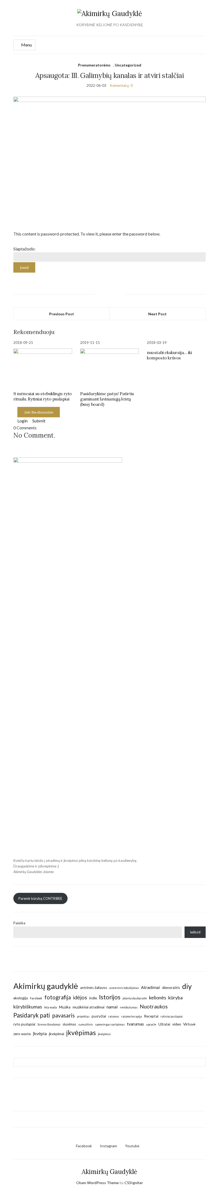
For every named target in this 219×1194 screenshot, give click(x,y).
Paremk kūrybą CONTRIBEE (40, 898)
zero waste (22, 1034)
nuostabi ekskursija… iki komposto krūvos (169, 355)
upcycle (151, 1024)
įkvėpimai (56, 1034)
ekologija (20, 998)
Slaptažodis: (24, 248)
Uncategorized (128, 65)
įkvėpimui (104, 1034)
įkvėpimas (81, 1032)
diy (187, 986)
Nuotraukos (154, 1006)
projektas (83, 1016)
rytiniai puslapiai (172, 1016)
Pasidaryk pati (31, 1015)
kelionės (157, 997)
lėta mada (50, 1007)
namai (112, 1006)
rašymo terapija (131, 1016)
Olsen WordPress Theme (97, 1182)
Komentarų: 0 (121, 85)
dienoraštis (171, 987)
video (176, 1024)
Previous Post (61, 314)
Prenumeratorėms (94, 65)
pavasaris (63, 1015)
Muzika (65, 1007)
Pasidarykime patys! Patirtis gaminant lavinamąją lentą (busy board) (107, 399)
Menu (26, 44)
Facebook (36, 998)
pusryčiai (99, 1016)
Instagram (108, 1146)
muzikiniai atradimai (88, 1007)
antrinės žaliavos (93, 987)
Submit (38, 420)
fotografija (57, 997)
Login (22, 420)
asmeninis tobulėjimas (124, 987)
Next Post (157, 314)
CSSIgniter (133, 1182)
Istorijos (109, 997)
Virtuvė (189, 1024)
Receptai (151, 1016)
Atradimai (150, 987)
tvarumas (135, 1023)
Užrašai (164, 1024)
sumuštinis (85, 1024)
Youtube (132, 1146)
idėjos (80, 997)
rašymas (113, 1016)
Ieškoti (195, 932)
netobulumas (129, 1007)
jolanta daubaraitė (135, 998)
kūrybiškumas (27, 1007)
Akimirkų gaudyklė (45, 986)
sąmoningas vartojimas (110, 1024)
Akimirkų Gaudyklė (109, 1172)
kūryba (175, 997)
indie (93, 998)
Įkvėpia (40, 1033)
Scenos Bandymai (48, 1024)
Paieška (19, 923)
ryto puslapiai (24, 1024)
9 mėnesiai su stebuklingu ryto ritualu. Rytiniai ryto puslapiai (42, 396)
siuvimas (69, 1024)
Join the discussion (38, 412)
